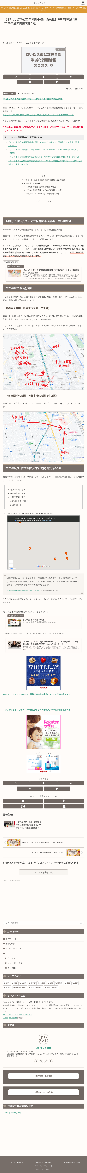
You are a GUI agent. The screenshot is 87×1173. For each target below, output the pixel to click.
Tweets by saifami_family (12, 1113)
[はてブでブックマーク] (70, 77)
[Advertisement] (43, 32)
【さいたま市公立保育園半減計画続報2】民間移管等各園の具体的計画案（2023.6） (44, 157)
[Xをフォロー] (64, 801)
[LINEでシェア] (30, 82)
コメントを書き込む (43, 872)
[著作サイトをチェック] (23, 801)
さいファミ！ (39, 3)
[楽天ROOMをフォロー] (64, 806)
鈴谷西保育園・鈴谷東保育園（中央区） (43, 187)
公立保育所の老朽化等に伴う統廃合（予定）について (22, 590)
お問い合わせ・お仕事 (43, 1092)
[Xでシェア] (16, 77)
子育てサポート (10, 93)
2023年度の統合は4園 (32, 183)
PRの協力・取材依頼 (43, 1076)
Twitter (5, 1018)
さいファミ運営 (43, 1048)
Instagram (13, 1018)
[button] (57, 82)
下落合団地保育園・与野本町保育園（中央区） (45, 190)
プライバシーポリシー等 (43, 1166)
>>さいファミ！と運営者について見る (17, 1015)
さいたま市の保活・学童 (26, 93)
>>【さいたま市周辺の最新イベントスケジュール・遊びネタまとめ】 (33, 99)
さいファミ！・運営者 (15, 1162)
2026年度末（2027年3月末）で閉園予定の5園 (41, 194)
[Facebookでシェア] (43, 77)
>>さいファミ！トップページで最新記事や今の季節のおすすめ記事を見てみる (36, 694)
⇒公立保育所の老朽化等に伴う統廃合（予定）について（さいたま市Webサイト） (38, 115)
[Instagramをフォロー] (23, 806)
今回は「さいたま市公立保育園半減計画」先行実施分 (44, 180)
